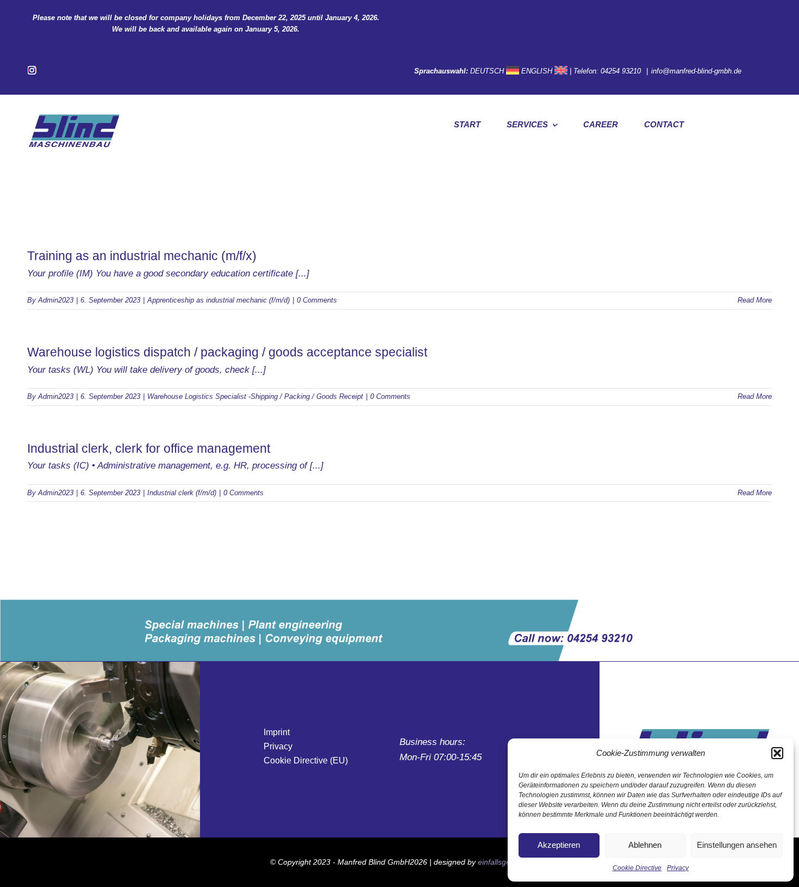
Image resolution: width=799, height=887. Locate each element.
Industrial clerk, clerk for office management (148, 448)
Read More (755, 300)
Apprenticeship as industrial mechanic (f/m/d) (218, 300)
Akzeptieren (559, 844)
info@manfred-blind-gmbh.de (696, 71)
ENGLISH (536, 71)
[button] (777, 753)
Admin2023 (55, 300)
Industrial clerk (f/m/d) (181, 493)
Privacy (678, 868)
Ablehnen (644, 844)
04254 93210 (622, 71)
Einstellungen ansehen (737, 844)
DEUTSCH (487, 71)
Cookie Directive (637, 868)
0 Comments (317, 300)
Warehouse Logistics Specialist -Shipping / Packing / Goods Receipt (255, 396)
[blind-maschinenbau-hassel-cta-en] (399, 604)
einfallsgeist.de (503, 862)
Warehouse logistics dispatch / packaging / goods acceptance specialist (227, 352)
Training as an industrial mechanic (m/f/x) (142, 256)
